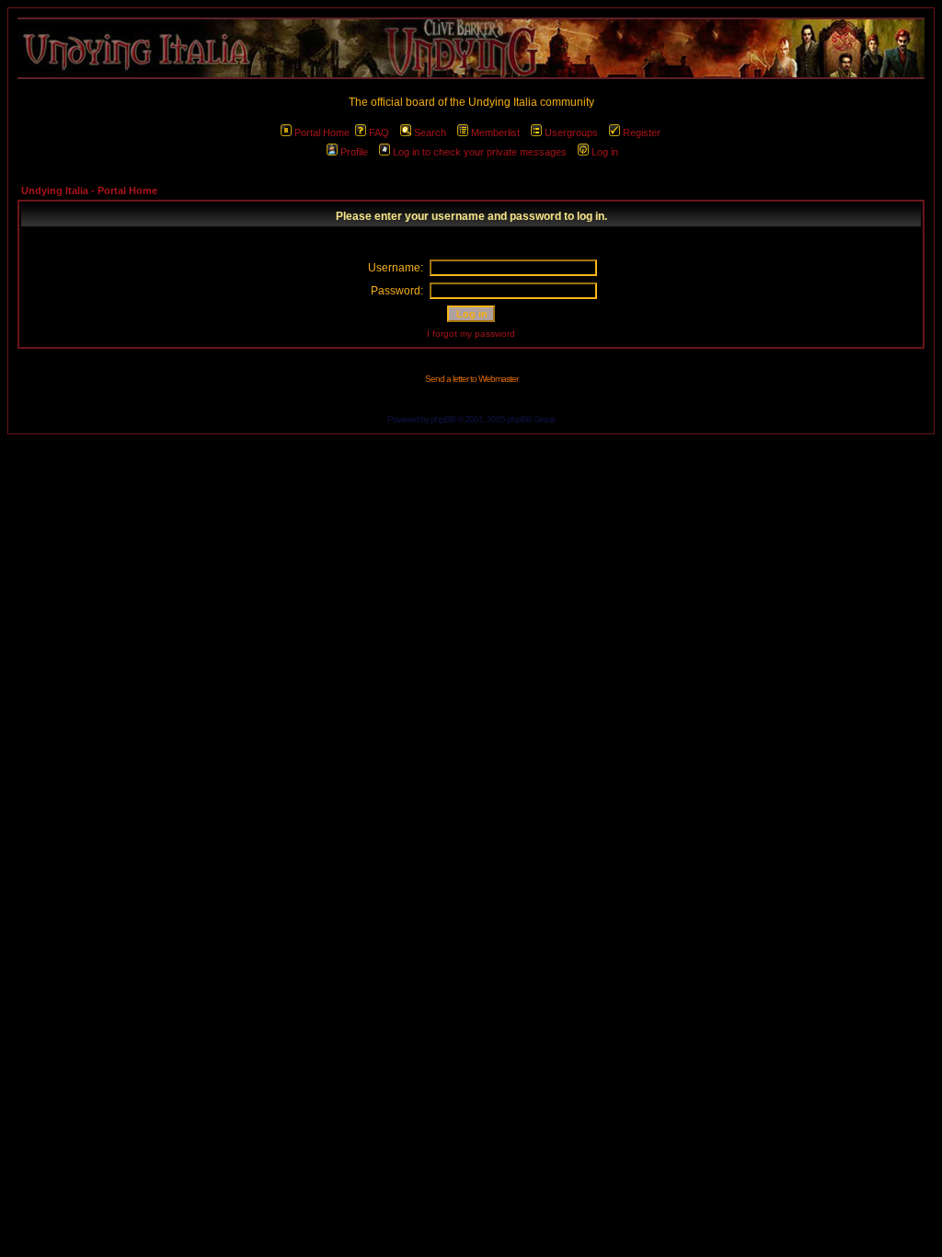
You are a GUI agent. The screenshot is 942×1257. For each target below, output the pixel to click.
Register (642, 132)
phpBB (443, 419)
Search (430, 132)
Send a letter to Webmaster (471, 379)
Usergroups (571, 132)
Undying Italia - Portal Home (89, 190)
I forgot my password (471, 334)
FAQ (379, 132)
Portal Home (322, 132)
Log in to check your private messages (480, 151)
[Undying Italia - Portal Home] (471, 48)
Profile (354, 151)
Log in (605, 151)
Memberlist (495, 132)
